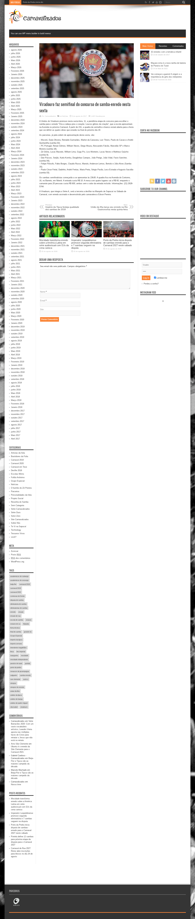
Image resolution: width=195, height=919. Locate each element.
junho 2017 (16, 432)
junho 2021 (16, 267)
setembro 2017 (17, 421)
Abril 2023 (15, 190)
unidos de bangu (16, 699)
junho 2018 (16, 390)
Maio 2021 (15, 270)
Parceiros (15, 491)
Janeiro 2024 (16, 158)
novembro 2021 (18, 249)
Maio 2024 (15, 144)
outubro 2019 (16, 333)
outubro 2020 (16, 295)
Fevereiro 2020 (17, 319)
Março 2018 (16, 400)
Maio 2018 (15, 393)
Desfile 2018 (16, 470)
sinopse (13, 683)
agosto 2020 (16, 302)
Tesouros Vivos (18, 533)
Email (42, 300)
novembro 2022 (18, 207)
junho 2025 (16, 99)
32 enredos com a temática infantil (166, 52)
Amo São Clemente (19, 744)
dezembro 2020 (18, 288)
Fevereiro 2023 (17, 197)
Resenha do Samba (19, 502)
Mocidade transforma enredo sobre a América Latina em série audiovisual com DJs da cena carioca (54, 244)
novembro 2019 (18, 330)
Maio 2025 (15, 102)
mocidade (24, 655)
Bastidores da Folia (19, 456)
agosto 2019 (16, 340)
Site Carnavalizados (20, 519)
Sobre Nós (15, 523)
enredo (13, 612)
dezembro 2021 (18, 246)
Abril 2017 (15, 439)
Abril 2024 (15, 148)
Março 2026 (16, 67)
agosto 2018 (16, 383)
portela (27, 663)
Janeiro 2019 (16, 365)
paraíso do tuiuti (16, 663)
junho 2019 (16, 347)
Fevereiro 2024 (17, 155)
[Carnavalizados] (35, 22)
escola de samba (16, 620)
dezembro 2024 (18, 120)
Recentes (163, 46)
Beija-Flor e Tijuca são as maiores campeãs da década (22, 775)
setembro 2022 (17, 214)
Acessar (14, 551)
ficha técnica (15, 628)
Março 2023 (16, 193)
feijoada (26, 624)
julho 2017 (15, 428)
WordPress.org (17, 561)
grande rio (27, 632)
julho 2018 (15, 386)
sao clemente (15, 679)
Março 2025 (16, 109)
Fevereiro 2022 (17, 239)
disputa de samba (16, 600)
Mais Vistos (147, 46)
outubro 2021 (16, 253)
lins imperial (21, 651)
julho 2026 (15, 53)
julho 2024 (15, 137)
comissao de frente (17, 596)
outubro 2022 (16, 211)
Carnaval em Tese (19, 467)
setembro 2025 (17, 88)
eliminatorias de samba (18, 608)
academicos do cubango (19, 576)
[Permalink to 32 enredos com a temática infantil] (144, 59)
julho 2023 (15, 179)
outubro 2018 (16, 376)
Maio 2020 (15, 312)
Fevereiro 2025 (17, 113)
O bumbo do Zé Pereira (21, 488)
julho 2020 (15, 305)
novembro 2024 (18, 123)
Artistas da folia (18, 453)
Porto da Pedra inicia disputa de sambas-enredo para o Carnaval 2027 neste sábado (58, 2)
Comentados (178, 46)
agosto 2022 (16, 218)
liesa (12, 651)
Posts (16, 554)
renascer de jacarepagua (19, 671)
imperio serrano (16, 644)
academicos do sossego (19, 580)
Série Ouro (15, 512)
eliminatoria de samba (18, 604)
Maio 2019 (15, 351)
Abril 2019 (15, 354)
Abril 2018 (15, 397)
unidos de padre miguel (18, 703)
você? (13, 537)
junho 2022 (16, 225)
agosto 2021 (16, 260)
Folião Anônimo (18, 477)
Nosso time (16, 784)
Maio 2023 (15, 186)
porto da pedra (15, 667)
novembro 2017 (18, 414)
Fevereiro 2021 (17, 281)
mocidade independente (19, 659)
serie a (25, 679)
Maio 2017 (15, 435)
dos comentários (20, 558)
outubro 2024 (16, 127)
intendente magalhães (18, 648)
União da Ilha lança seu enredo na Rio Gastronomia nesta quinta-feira (109, 207)
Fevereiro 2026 (17, 71)
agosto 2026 (16, 50)
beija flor (13, 584)
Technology (16, 530)
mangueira (14, 655)
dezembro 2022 (18, 204)
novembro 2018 (18, 372)
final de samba (15, 632)
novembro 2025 (18, 81)
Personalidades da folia (21, 495)
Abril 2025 (15, 106)
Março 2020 (16, 316)
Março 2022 (16, 235)
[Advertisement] (130, 17)
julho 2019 (15, 344)
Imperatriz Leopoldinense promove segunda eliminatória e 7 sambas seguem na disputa (86, 244)
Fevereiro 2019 (17, 362)
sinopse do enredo (17, 687)
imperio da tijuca (16, 640)
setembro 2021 (17, 256)
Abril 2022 (15, 232)
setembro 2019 (17, 337)
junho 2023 (16, 183)
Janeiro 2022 (16, 242)
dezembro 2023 (18, 162)
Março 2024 (16, 151)
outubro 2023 (16, 169)
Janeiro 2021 (16, 284)
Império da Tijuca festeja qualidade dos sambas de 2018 (62, 207)
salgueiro (13, 675)
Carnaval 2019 (17, 460)
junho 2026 (16, 57)
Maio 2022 (15, 228)
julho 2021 (15, 263)
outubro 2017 (16, 418)
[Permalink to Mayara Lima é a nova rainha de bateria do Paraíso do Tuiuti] (144, 70)
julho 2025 (15, 95)
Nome (42, 292)
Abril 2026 (15, 64)
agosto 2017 (16, 425)
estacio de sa (15, 624)
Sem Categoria (17, 505)
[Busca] (183, 2)
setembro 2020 (17, 298)
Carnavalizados (50, 116)
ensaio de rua (15, 616)
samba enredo (25, 675)
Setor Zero (15, 516)
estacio (28, 620)
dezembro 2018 (18, 369)
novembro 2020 (18, 291)
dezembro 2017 (18, 411)
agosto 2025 (16, 92)
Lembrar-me (161, 278)
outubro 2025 (16, 85)
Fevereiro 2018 (17, 404)
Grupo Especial (18, 481)
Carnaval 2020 (17, 463)
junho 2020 (16, 309)
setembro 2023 (17, 172)
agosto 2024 (16, 134)
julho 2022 (15, 221)
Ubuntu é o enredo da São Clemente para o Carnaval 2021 (20, 749)
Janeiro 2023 (16, 200)
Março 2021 (16, 277)
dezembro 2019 (18, 326)
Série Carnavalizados (20, 509)
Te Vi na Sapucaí (18, 526)
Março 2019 (16, 358)
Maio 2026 (15, 60)
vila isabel (14, 707)
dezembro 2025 (18, 78)
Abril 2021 (15, 274)
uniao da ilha (15, 691)
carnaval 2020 (15, 592)
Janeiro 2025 (16, 116)
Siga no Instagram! (165, 307)
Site (42, 309)
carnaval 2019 (15, 588)
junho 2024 (16, 141)
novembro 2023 (18, 165)
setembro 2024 (17, 130)
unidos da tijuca (16, 695)
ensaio (20, 612)
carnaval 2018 (24, 584)
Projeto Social (17, 498)
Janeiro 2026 (16, 74)
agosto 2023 (16, 176)
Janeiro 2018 (16, 407)
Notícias (65, 116)
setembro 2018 (17, 379)
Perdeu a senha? (151, 284)
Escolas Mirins (17, 474)
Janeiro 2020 (16, 323)
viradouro (23, 707)
